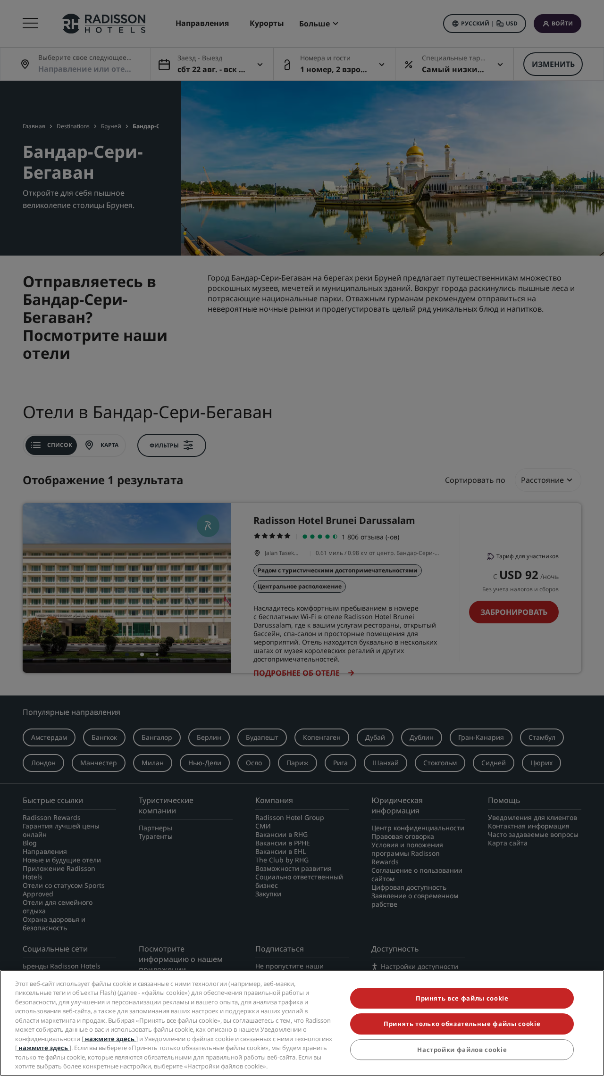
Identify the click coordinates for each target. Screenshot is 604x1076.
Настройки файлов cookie (462, 1049)
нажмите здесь (110, 1039)
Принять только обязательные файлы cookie (462, 1024)
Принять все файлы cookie (462, 998)
